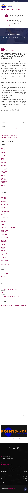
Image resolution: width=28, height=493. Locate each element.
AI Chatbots (3, 200)
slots (2, 251)
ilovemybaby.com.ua (5, 230)
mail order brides (4, 241)
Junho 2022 (3, 175)
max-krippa (3, 243)
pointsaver (12, 50)
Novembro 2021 (4, 182)
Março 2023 (3, 162)
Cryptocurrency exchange (6, 218)
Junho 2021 (3, 185)
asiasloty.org (3, 203)
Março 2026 (3, 154)
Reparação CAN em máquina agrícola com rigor (10, 131)
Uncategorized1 (4, 258)
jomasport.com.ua (4, 233)
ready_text (3, 250)
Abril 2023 (3, 161)
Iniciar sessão (3, 272)
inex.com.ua (3, 231)
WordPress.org (4, 276)
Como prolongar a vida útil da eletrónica (9, 133)
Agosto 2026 (3, 146)
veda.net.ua (3, 261)
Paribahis (3, 247)
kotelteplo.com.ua (4, 237)
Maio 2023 (3, 159)
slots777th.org (4, 253)
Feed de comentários (5, 274)
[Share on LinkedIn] (18, 110)
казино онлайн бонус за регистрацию (12, 303)
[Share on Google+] (15, 110)
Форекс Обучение (5, 264)
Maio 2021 (3, 187)
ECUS (2, 422)
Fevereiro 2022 (4, 181)
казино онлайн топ (8, 305)
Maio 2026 (3, 151)
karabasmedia (4, 234)
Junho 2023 (3, 158)
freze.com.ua (3, 223)
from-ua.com (3, 224)
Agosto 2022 (3, 172)
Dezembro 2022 (4, 166)
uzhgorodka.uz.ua (4, 260)
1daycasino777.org (4, 195)
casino (2, 214)
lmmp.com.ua (3, 240)
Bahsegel (3, 207)
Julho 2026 (3, 148)
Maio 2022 (3, 177)
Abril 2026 (3, 152)
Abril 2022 (3, 178)
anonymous (3, 201)
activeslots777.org (4, 198)
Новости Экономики (5, 263)
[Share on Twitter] (13, 110)
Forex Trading (3, 221)
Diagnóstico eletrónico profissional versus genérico (11, 137)
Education (3, 220)
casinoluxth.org (4, 215)
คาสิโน (2, 266)
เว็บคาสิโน (6, 103)
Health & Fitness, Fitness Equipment (8, 227)
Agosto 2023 (3, 155)
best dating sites (4, 208)
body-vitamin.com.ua (5, 211)
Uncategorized (4, 257)
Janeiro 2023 (3, 165)
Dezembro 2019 (4, 188)
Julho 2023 (3, 156)
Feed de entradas (4, 273)
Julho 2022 (3, 174)
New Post (3, 244)
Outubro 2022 (3, 169)
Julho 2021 (3, 184)
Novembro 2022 (4, 168)
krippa (2, 238)
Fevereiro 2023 (4, 164)
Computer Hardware (5, 217)
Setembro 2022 (4, 171)
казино (2, 303)
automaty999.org (4, 205)
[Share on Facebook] (10, 110)
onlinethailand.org (14, 48)
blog (2, 210)
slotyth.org (3, 254)
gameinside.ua (4, 225)
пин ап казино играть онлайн (18, 305)
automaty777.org (4, 204)
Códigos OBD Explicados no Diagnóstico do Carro (10, 135)
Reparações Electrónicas (10, 9)
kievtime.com (3, 236)
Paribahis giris (3, 248)
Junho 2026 (3, 149)
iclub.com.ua (3, 228)
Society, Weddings (4, 256)
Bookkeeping (3, 213)
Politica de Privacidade (5, 490)
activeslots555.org (4, 197)
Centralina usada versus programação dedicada (10, 128)
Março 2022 (3, 179)
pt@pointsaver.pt (6, 464)
